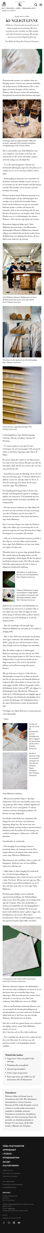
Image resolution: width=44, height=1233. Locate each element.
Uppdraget (9, 1150)
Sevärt (6, 1162)
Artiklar (18, 8)
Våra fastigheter (13, 1146)
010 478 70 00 (13, 1204)
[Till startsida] (4, 5)
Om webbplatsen (8, 1181)
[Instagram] (9, 1223)
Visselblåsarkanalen (9, 1187)
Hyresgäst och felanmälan (10, 1218)
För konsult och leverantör (11, 1173)
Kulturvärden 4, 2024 (29, 8)
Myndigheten (11, 1158)
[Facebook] (4, 1223)
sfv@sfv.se (11, 1208)
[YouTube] (19, 1223)
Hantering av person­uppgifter (13, 1184)
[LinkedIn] (14, 1223)
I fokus (7, 1154)
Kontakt (5, 1215)
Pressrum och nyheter (10, 1176)
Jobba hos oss (7, 1170)
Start (3, 8)
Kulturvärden (10, 8)
